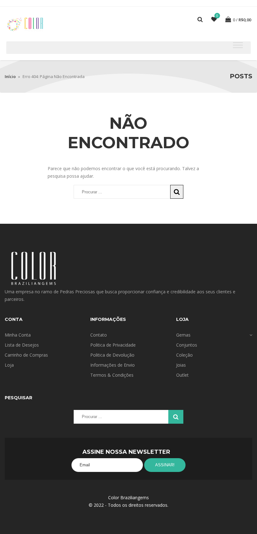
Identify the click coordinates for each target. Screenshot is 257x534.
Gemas (183, 335)
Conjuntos (186, 345)
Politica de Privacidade (113, 345)
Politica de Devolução (112, 355)
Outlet (182, 375)
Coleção (184, 355)
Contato (98, 335)
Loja (9, 365)
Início (10, 76)
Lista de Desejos (22, 345)
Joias (181, 365)
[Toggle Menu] (238, 45)
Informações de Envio (112, 365)
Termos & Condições (112, 375)
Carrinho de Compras (26, 355)
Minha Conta (18, 335)
